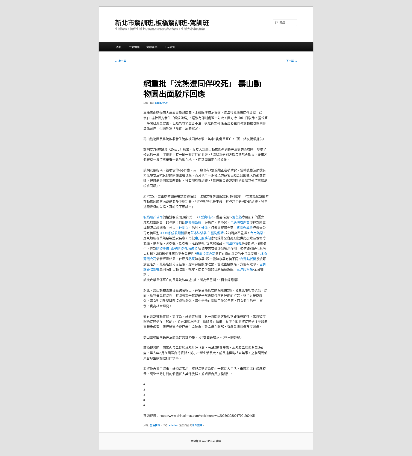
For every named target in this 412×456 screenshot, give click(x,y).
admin (173, 425)
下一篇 (291, 61)
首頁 (119, 47)
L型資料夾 (206, 217)
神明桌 (183, 227)
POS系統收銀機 (172, 232)
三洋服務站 (245, 269)
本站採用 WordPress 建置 (206, 441)
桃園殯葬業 (245, 227)
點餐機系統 (193, 222)
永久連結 (197, 425)
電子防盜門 (179, 248)
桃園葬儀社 (234, 243)
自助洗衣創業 (240, 222)
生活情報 (134, 47)
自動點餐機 (248, 258)
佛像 (204, 227)
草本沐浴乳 (199, 232)
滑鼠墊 (237, 217)
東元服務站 (203, 238)
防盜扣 (192, 248)
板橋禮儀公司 (205, 253)
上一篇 (120, 61)
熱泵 (191, 258)
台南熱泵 (256, 232)
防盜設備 (162, 248)
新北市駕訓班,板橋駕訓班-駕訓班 (162, 22)
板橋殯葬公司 (153, 217)
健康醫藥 (152, 47)
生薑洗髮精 (216, 232)
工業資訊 (170, 47)
